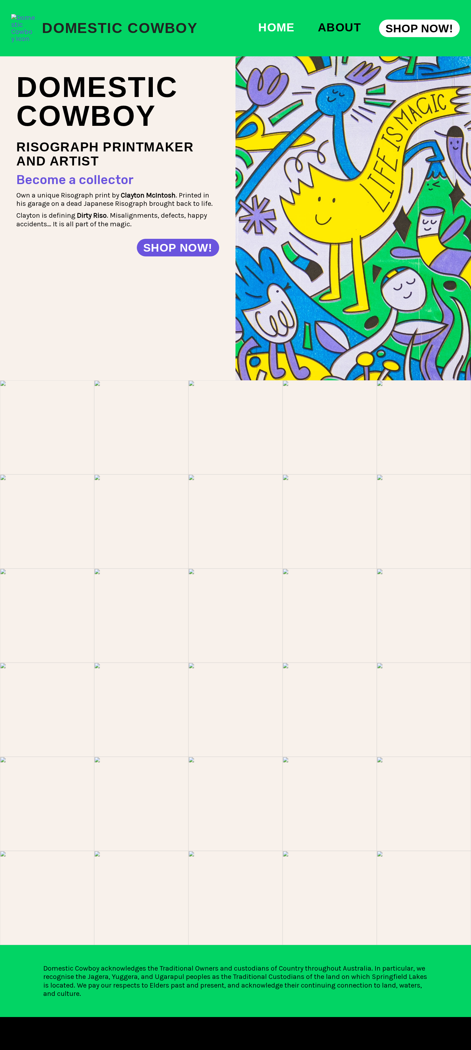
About (339, 27)
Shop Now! (178, 247)
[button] (419, 28)
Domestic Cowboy (120, 28)
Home (276, 27)
